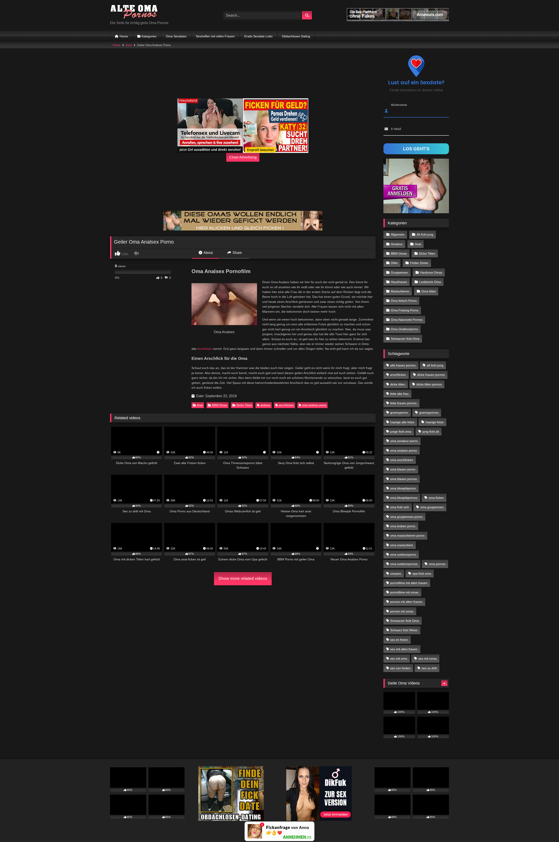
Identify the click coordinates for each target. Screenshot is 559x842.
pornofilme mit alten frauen (408, 583)
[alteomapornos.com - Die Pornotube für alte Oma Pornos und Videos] (134, 11)
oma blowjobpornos (403, 497)
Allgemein (397, 234)
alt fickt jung (435, 365)
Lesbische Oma (430, 282)
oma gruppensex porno (406, 516)
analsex (265, 405)
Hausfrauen (399, 282)
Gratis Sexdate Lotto (258, 36)
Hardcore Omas (431, 272)
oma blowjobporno (403, 488)
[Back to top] (545, 829)
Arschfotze (204, 348)
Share (237, 253)
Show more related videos (242, 578)
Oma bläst (428, 291)
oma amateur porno (404, 441)
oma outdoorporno (403, 554)
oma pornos (437, 564)
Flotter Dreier (419, 263)
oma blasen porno (402, 469)
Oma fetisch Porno (404, 300)
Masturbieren (400, 291)
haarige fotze (435, 422)
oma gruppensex (432, 507)
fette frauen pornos (403, 403)
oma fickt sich (399, 507)
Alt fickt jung (425, 234)
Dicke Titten (244, 405)
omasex (395, 573)
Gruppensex (399, 272)
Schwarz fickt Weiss (404, 630)
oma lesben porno (402, 526)
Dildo (394, 263)
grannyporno (399, 412)
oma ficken (436, 497)
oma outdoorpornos (404, 564)
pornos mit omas (401, 611)
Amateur (397, 244)
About (208, 253)
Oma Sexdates (176, 36)
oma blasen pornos (403, 479)
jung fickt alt (431, 431)
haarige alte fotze (402, 422)
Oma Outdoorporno (404, 329)
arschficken (286, 405)
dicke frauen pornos (431, 374)
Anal (128, 45)
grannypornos (428, 412)
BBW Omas (219, 405)
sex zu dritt (429, 668)
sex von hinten (400, 668)
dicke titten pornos (429, 384)
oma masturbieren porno (407, 535)
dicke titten (397, 384)
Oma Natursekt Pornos (407, 319)
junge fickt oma (400, 431)
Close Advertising (243, 157)
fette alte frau (399, 393)
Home (124, 36)
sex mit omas (427, 658)
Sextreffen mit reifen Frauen (215, 36)
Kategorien (149, 36)
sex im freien (399, 639)
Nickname (399, 105)
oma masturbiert (401, 545)
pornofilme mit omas (404, 592)
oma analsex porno (314, 405)
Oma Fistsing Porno (404, 310)
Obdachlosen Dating (296, 36)
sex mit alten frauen (404, 649)
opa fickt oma (421, 573)
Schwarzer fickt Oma (405, 338)
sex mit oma (398, 658)
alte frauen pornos (403, 365)
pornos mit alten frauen (406, 601)
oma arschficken (401, 460)
